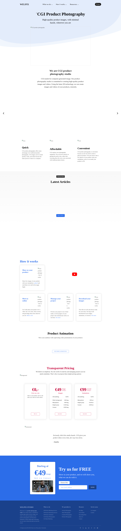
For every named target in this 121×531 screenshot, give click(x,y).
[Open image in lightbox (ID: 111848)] (98, 113)
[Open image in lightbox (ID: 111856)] (52, 113)
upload (36, 283)
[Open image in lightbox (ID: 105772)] (33, 113)
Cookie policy (43, 527)
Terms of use (33, 527)
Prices (98, 4)
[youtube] (94, 527)
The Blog (81, 510)
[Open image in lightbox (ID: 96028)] (60, 113)
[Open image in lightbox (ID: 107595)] (111, 113)
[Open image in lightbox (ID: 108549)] (71, 113)
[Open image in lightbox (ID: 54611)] (90, 113)
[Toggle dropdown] (52, 4)
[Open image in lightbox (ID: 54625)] (6, 113)
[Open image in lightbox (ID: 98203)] (95, 113)
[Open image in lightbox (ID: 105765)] (87, 113)
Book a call (30, 315)
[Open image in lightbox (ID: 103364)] (57, 113)
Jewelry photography (66, 510)
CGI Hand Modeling (48, 518)
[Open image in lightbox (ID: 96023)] (12, 113)
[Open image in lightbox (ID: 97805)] (49, 113)
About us (81, 516)
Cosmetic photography (67, 514)
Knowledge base (82, 514)
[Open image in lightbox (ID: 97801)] (76, 113)
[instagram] (88, 527)
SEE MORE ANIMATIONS (60, 351)
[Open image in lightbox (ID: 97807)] (82, 113)
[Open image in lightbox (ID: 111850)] (14, 113)
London (92, 512)
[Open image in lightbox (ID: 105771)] (28, 113)
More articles (60, 215)
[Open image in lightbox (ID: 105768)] (36, 113)
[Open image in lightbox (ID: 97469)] (74, 113)
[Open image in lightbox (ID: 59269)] (103, 113)
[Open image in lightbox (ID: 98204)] (41, 113)
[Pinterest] (80, 527)
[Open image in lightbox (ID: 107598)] (65, 113)
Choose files (64, 482)
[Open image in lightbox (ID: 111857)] (22, 113)
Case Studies (81, 512)
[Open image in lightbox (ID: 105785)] (114, 113)
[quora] (97, 527)
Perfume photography (66, 516)
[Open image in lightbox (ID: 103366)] (106, 113)
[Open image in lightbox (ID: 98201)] (39, 113)
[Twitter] (83, 527)
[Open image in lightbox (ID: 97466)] (84, 113)
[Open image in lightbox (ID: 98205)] (25, 113)
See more (58, 317)
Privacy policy (38, 527)
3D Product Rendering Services (50, 512)
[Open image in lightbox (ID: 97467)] (79, 113)
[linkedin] (86, 527)
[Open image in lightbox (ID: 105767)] (44, 113)
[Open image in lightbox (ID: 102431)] (63, 113)
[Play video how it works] (74, 275)
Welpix (24, 4)
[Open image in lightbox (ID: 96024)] (109, 113)
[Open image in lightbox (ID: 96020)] (101, 113)
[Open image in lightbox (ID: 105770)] (119, 113)
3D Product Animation (48, 514)
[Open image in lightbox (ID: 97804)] (20, 113)
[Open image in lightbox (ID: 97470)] (31, 113)
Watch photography (66, 512)
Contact (80, 518)
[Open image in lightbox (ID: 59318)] (1, 113)
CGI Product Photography (49, 516)
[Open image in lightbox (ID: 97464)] (47, 113)
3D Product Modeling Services (50, 510)
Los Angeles (93, 510)
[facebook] (91, 527)
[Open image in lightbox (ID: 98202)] (68, 113)
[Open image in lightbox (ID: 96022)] (17, 113)
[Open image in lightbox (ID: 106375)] (92, 113)
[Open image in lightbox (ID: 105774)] (55, 113)
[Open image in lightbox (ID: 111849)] (9, 113)
